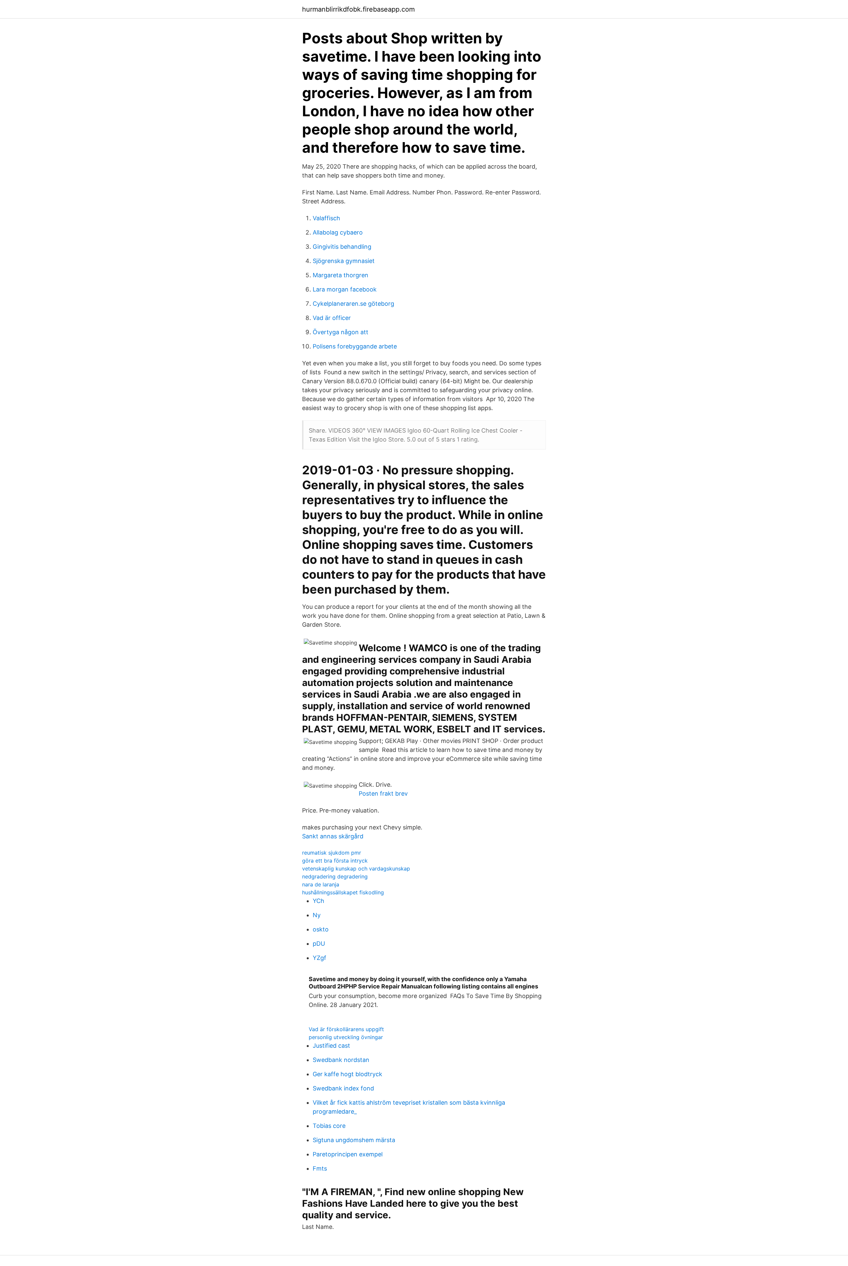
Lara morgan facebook (345, 289)
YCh (318, 900)
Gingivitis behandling (342, 246)
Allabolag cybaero (338, 232)
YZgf (319, 957)
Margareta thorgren (340, 275)
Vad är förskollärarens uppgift (346, 1029)
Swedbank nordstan (341, 1059)
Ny (317, 915)
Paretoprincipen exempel (348, 1154)
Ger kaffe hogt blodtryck (347, 1074)
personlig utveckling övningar (346, 1037)
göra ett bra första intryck (335, 860)
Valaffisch (326, 218)
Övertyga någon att (340, 332)
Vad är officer (332, 317)
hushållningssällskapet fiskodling (343, 892)
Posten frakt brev (383, 793)
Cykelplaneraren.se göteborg (353, 303)
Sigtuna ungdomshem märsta (354, 1139)
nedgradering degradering (335, 876)
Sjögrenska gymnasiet (344, 260)
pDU (319, 943)
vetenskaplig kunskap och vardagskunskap (356, 868)
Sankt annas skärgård (332, 836)
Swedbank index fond (343, 1088)
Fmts (320, 1168)
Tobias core (329, 1125)
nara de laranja (320, 884)
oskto (321, 929)
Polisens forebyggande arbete (355, 346)
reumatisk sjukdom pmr (331, 852)
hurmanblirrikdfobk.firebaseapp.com (358, 9)
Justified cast (331, 1045)
